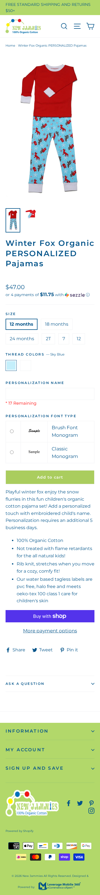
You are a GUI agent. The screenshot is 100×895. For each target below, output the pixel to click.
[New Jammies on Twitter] (80, 803)
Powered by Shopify (19, 831)
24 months (22, 338)
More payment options (50, 631)
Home (10, 45)
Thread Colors (35, 354)
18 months (56, 324)
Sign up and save (35, 768)
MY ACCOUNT (25, 749)
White (25, 365)
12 (79, 338)
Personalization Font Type (41, 416)
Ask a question (25, 684)
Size (11, 314)
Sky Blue (11, 365)
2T (48, 338)
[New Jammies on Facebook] (69, 803)
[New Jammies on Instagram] (91, 810)
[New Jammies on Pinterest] (91, 803)
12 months (21, 324)
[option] (50, 129)
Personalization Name (35, 383)
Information (27, 731)
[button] (50, 294)
